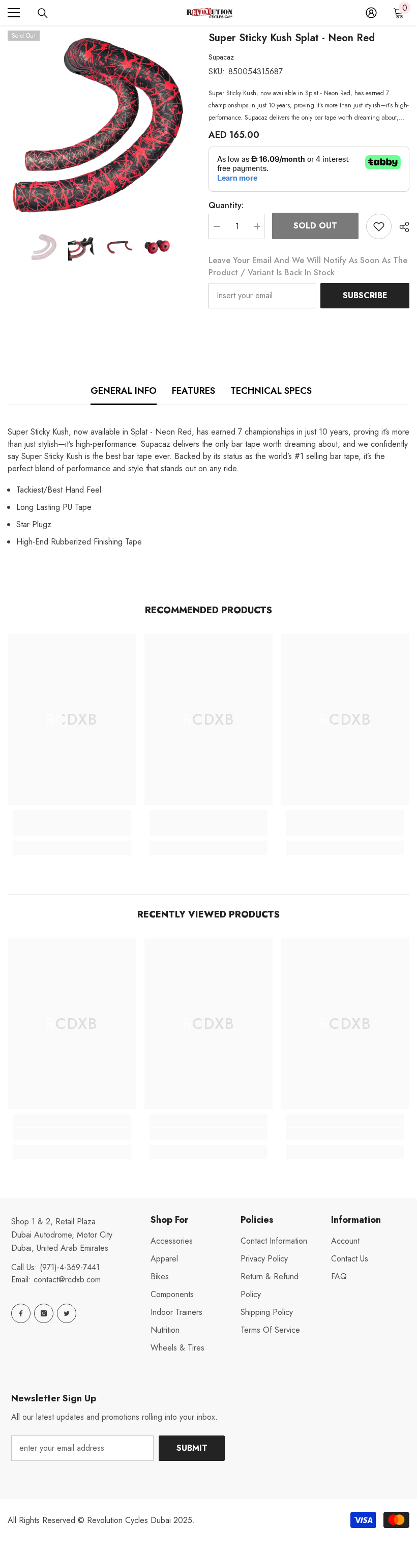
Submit (191, 1448)
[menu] (14, 13)
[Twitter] (66, 1313)
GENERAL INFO (124, 390)
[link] (72, 829)
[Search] (43, 13)
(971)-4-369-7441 (70, 1267)
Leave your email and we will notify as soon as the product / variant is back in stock (307, 266)
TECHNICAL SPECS (271, 390)
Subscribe (365, 295)
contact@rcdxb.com (67, 1279)
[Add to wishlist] (379, 226)
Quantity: (226, 205)
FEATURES (193, 390)
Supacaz (221, 57)
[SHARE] (400, 227)
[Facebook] (21, 1313)
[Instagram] (43, 1313)
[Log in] (371, 12)
